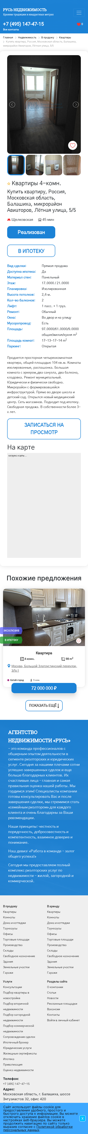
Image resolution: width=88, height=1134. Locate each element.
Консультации (12, 987)
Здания (8, 961)
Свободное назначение (19, 956)
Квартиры (9, 912)
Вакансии (53, 1009)
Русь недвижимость (25, 9)
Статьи (51, 992)
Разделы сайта (57, 981)
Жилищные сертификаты (20, 1053)
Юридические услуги (17, 1048)
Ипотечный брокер (15, 1042)
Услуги (7, 981)
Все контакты (11, 29)
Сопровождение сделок (19, 1037)
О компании (55, 987)
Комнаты (9, 917)
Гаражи (8, 972)
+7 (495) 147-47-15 (23, 24)
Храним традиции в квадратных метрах (28, 14)
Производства (13, 945)
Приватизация (13, 1064)
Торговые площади (16, 939)
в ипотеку (31, 251)
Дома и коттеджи (14, 923)
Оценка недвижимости (18, 1070)
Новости (52, 998)
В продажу (10, 906)
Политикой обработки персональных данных (38, 1128)
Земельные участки (16, 967)
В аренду (53, 906)
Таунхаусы (10, 928)
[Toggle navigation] (79, 13)
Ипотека (8, 1059)
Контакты (53, 1014)
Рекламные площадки (62, 1003)
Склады (8, 950)
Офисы (8, 934)
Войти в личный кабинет (63, 1020)
